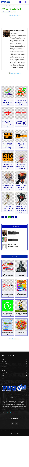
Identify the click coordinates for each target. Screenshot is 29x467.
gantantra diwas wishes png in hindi (7, 102)
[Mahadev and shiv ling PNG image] (21, 306)
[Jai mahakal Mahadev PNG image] (21, 266)
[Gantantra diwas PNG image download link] (8, 113)
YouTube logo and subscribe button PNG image (7, 294)
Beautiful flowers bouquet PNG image (8, 187)
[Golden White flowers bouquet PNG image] (8, 198)
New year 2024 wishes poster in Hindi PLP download (21, 294)
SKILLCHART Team (13, 244)
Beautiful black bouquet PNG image (21, 187)
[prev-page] (2, 217)
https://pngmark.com (14, 33)
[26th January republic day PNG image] (21, 92)
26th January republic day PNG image (21, 102)
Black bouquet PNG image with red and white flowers (21, 209)
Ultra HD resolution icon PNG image (21, 146)
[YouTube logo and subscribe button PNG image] (8, 285)
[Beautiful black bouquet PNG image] (21, 177)
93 (12, 217)
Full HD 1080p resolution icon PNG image (8, 146)
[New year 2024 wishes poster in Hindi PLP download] (21, 285)
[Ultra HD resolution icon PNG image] (21, 136)
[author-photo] (6, 49)
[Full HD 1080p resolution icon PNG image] (8, 136)
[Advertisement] (14, 450)
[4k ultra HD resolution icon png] (8, 157)
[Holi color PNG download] (21, 325)
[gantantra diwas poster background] (8, 325)
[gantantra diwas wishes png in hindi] (8, 92)
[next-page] (16, 217)
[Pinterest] (12, 423)
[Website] (16, 423)
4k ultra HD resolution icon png (8, 166)
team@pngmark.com (12, 413)
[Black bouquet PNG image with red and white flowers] (21, 198)
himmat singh (12, 231)
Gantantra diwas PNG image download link (7, 124)
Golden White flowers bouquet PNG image (7, 208)
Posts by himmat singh (14, 5)
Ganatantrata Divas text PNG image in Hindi (21, 123)
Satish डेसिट (11, 238)
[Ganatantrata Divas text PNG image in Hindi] (21, 113)
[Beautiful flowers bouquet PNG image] (8, 177)
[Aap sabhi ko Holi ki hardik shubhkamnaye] (8, 266)
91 (6, 217)
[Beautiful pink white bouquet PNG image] (21, 157)
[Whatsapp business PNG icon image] (8, 306)
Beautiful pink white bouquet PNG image (21, 166)
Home (2, 5)
